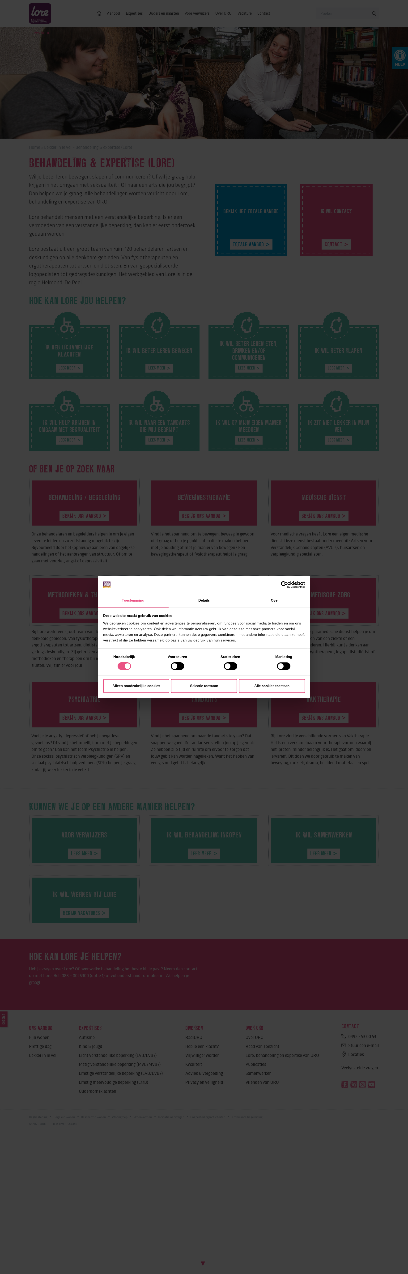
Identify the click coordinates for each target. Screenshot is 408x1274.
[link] (284, 584)
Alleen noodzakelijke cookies (136, 686)
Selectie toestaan (204, 686)
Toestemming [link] (133, 600)
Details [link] (204, 600)
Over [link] (275, 600)
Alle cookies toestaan (271, 686)
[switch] (177, 666)
